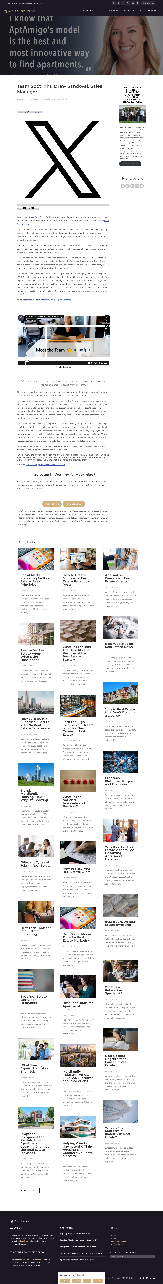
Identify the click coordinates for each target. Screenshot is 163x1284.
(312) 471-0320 (127, 1278)
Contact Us (152, 11)
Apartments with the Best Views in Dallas (77, 1260)
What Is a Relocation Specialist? (113, 990)
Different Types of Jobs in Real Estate (36, 864)
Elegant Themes (24, 1281)
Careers (23, 871)
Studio (65, 1281)
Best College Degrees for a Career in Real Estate (116, 1060)
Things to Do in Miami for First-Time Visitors (78, 1247)
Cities (100, 11)
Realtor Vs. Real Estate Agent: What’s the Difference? (33, 654)
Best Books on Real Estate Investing (120, 923)
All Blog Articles (117, 1244)
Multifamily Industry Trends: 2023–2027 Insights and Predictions (78, 1076)
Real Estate (48, 99)
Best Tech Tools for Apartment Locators (78, 1006)
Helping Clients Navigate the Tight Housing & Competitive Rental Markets (78, 1149)
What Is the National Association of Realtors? (74, 801)
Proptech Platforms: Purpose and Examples (120, 781)
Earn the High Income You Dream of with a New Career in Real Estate (78, 728)
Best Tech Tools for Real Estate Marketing (36, 931)
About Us (115, 1236)
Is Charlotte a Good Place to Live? (30, 3)
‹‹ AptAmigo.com (87, 11)
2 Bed (87, 1281)
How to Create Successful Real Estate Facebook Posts (76, 579)
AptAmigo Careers (74, 504)
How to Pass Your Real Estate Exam (77, 870)
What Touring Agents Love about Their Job (45, 464)
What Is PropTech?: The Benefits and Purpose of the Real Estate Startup (78, 653)
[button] (130, 163)
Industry (23, 590)
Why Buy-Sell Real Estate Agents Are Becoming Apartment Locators (119, 853)
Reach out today (27, 1241)
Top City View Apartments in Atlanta (75, 1233)
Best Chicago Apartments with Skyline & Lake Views (81, 1253)
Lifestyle (137, 11)
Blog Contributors (118, 1241)
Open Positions (52, 504)
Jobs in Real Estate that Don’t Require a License (49, 299)
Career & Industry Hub (35, 1260)
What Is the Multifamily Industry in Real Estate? (117, 1132)
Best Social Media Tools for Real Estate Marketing (77, 937)
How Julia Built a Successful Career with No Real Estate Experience (35, 723)
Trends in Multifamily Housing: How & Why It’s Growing (34, 795)
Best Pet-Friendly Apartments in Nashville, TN (78, 1240)
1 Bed (76, 1281)
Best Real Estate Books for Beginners (34, 1000)
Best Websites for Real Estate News (119, 645)
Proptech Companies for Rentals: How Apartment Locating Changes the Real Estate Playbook (35, 1143)
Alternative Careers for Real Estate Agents (118, 578)
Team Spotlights (60, 99)
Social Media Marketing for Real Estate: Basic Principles (35, 579)
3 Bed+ (98, 1281)
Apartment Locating (118, 11)
